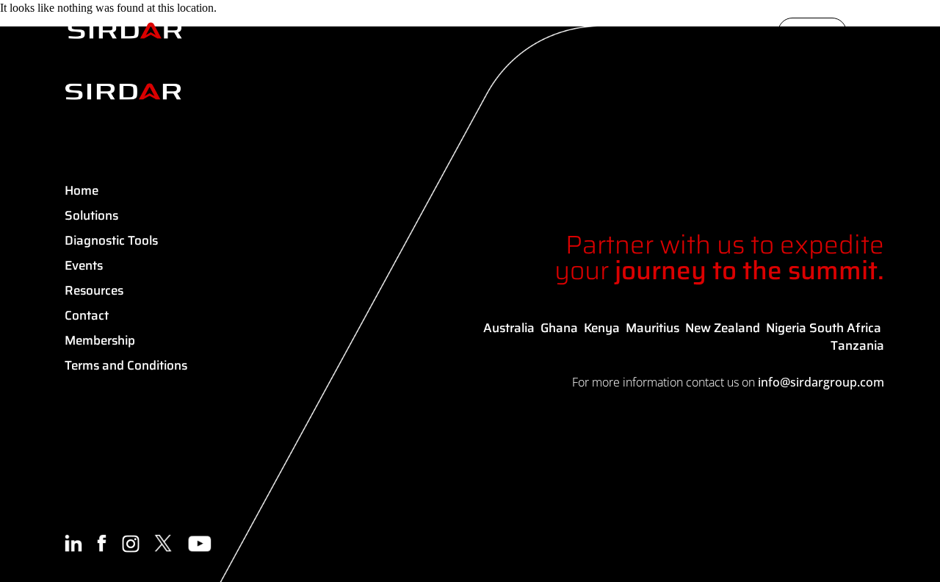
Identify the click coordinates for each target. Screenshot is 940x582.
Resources (94, 290)
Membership (100, 340)
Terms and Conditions (126, 365)
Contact (87, 315)
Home (81, 190)
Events (84, 265)
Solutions (91, 215)
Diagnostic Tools (111, 240)
